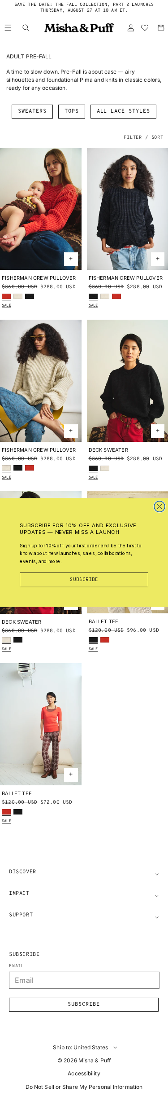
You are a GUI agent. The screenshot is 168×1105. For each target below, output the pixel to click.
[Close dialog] (159, 506)
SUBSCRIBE (84, 580)
